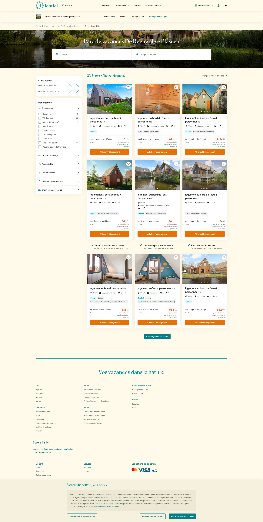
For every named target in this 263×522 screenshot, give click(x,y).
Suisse (38, 401)
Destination (107, 5)
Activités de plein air (43, 427)
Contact (39, 467)
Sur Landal (88, 467)
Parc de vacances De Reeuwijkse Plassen (62, 26)
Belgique (39, 397)
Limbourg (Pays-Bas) (91, 397)
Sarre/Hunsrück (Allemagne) (94, 415)
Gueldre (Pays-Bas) (91, 393)
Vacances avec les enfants (45, 423)
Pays (37, 385)
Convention (40, 471)
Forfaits (135, 400)
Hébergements (122, 5)
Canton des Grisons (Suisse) (94, 412)
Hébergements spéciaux (141, 385)
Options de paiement (43, 475)
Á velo (38, 415)
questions (56, 449)
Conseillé (137, 5)
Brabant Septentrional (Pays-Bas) (96, 401)
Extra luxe (136, 404)
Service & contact (153, 5)
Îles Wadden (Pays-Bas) (93, 390)
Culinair (135, 408)
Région (86, 385)
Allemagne (40, 393)
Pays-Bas (39, 390)
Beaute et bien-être (43, 412)
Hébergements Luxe (140, 390)
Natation (39, 431)
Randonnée (40, 419)
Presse (86, 471)
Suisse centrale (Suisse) (93, 423)
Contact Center (45, 452)
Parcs (38, 26)
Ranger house (137, 393)
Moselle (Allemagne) (91, 419)
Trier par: (206, 76)
